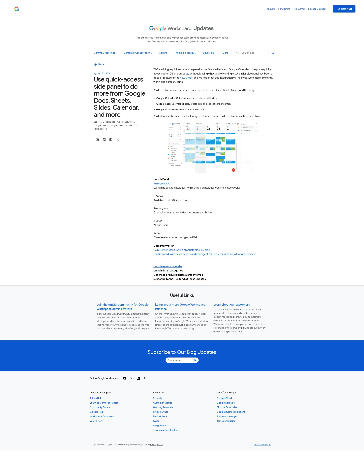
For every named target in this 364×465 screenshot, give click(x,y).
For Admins (284, 9)
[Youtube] (124, 378)
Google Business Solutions (231, 412)
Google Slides (116, 125)
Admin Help (96, 398)
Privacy (154, 445)
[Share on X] (117, 139)
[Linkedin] (138, 378)
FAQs (156, 421)
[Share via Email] (97, 139)
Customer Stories (162, 402)
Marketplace (160, 416)
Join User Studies (226, 421)
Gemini (164, 53)
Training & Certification (165, 430)
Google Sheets (101, 125)
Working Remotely (163, 407)
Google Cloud (224, 398)
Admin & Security (186, 53)
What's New (96, 421)
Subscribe (344, 9)
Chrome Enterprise (227, 407)
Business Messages (227, 416)
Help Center (299, 9)
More (226, 53)
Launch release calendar (167, 266)
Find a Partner (160, 412)
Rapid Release (100, 129)
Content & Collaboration (138, 53)
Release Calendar (317, 9)
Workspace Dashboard (102, 416)
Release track (161, 183)
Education (209, 53)
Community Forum (100, 407)
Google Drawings (125, 122)
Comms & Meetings (105, 53)
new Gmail (186, 77)
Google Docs (109, 122)
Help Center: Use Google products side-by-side (182, 250)
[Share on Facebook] (110, 139)
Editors (97, 122)
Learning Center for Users (104, 402)
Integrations (159, 425)
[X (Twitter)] (131, 378)
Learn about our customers (231, 304)
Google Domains (226, 402)
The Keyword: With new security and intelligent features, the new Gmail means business (204, 254)
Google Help (97, 412)
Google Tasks (131, 125)
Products (270, 9)
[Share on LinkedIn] (104, 139)
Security (157, 398)
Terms (160, 445)
